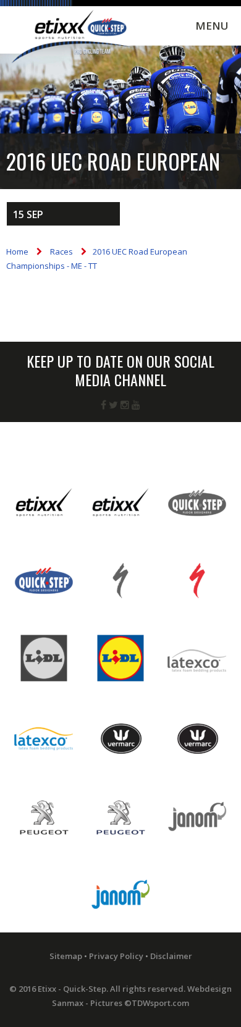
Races (61, 251)
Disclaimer (171, 955)
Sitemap (65, 955)
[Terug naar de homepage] (71, 38)
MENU (212, 26)
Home (17, 251)
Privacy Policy (116, 955)
